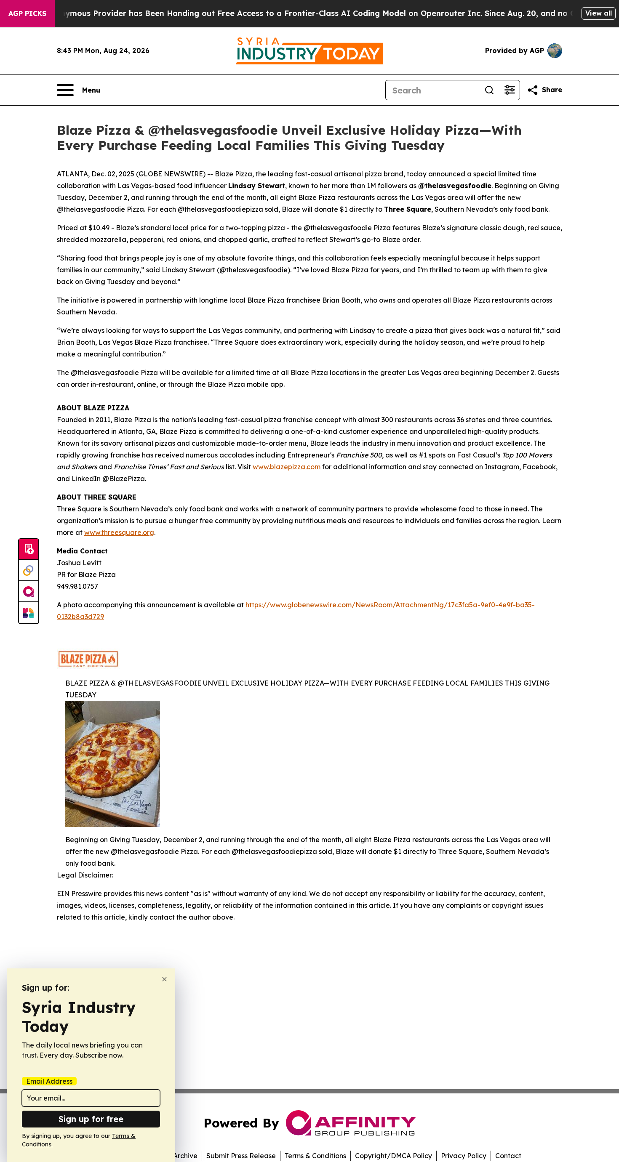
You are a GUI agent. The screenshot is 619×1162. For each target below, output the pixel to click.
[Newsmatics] (28, 612)
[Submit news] (28, 549)
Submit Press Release (241, 1155)
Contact (508, 1155)
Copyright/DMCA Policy (393, 1155)
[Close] (164, 979)
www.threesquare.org (119, 532)
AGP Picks (27, 13)
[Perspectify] (28, 570)
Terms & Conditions (315, 1155)
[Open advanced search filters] (509, 90)
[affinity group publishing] (28, 591)
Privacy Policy (463, 1155)
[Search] (489, 90)
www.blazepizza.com (286, 467)
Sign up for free (91, 1119)
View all (598, 13)
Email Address (49, 1081)
